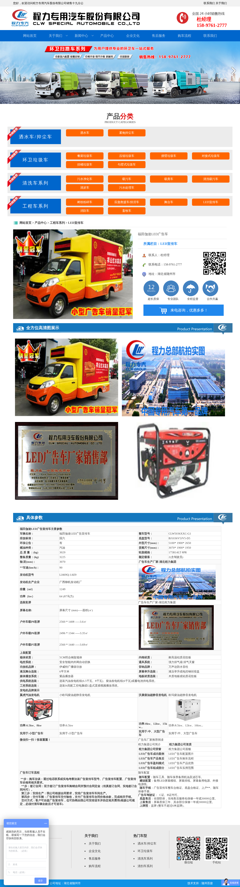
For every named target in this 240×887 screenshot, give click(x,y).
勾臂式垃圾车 (127, 164)
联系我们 (209, 3)
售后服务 (158, 36)
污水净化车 (84, 179)
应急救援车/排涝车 (126, 202)
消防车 (84, 210)
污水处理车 (126, 187)
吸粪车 (168, 179)
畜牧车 (126, 210)
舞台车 (168, 202)
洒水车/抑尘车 (147, 843)
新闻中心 (81, 36)
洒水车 (84, 132)
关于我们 (221, 3)
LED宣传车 (210, 202)
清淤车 (84, 187)
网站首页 (30, 36)
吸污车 (126, 179)
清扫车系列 (145, 866)
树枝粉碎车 (84, 202)
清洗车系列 (145, 858)
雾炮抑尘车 (126, 132)
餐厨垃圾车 (84, 155)
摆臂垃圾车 (168, 155)
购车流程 (184, 36)
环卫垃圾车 (145, 851)
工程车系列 (57, 222)
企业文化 (133, 36)
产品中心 (107, 36)
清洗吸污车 (210, 179)
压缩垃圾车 (126, 155)
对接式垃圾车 (211, 155)
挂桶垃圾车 (84, 164)
